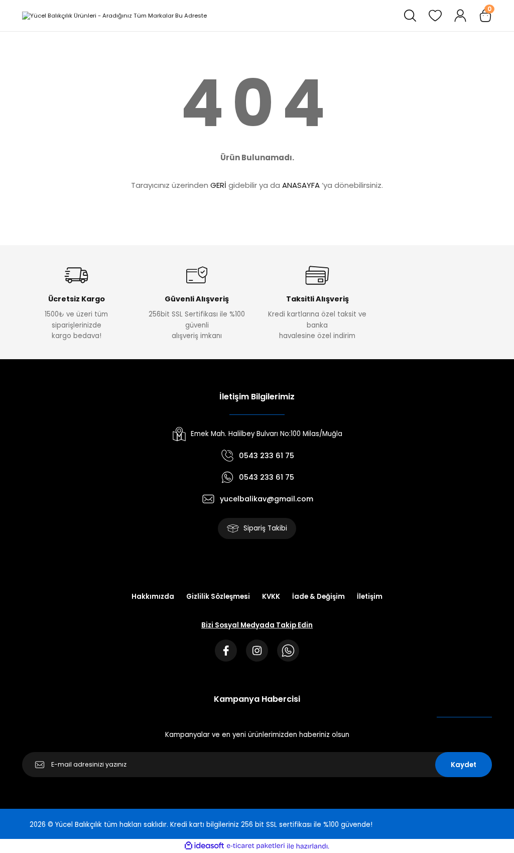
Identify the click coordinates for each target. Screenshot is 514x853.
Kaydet (463, 765)
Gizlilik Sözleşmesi (218, 596)
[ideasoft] (204, 845)
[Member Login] (460, 15)
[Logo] (114, 15)
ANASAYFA (301, 185)
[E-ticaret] (255, 845)
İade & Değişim (318, 596)
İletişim (369, 596)
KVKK (271, 596)
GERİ (218, 185)
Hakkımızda (153, 596)
